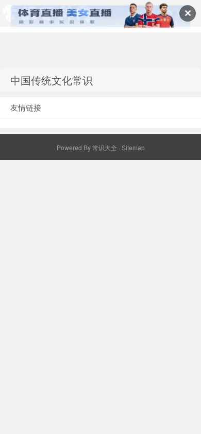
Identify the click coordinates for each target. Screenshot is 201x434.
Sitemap (133, 147)
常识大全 (104, 147)
